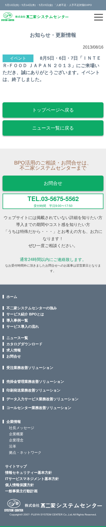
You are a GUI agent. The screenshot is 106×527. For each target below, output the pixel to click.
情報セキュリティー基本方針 (28, 472)
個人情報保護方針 (19, 485)
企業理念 (16, 440)
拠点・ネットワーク (25, 452)
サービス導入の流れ (22, 326)
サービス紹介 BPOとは (25, 314)
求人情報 (13, 350)
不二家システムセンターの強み (31, 308)
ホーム (11, 297)
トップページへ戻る (53, 110)
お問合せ (53, 183)
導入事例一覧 (17, 320)
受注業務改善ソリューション (29, 368)
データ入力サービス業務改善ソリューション (42, 399)
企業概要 (16, 434)
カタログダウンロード (24, 344)
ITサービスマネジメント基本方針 (32, 479)
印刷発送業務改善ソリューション (33, 390)
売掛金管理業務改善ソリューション (35, 381)
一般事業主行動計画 (21, 491)
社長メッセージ (21, 428)
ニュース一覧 (17, 338)
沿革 (12, 446)
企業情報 (13, 422)
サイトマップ (16, 466)
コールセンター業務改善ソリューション (38, 408)
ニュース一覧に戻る (53, 128)
